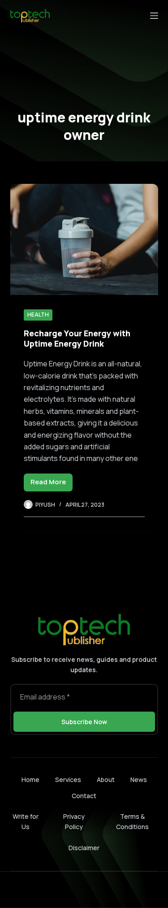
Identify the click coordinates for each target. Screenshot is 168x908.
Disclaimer (84, 847)
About (106, 780)
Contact (84, 796)
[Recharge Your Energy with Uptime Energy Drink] (84, 239)
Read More (51, 484)
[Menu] (154, 16)
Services (68, 780)
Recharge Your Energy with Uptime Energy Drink (77, 338)
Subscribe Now (84, 721)
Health (38, 314)
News (138, 780)
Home (30, 780)
